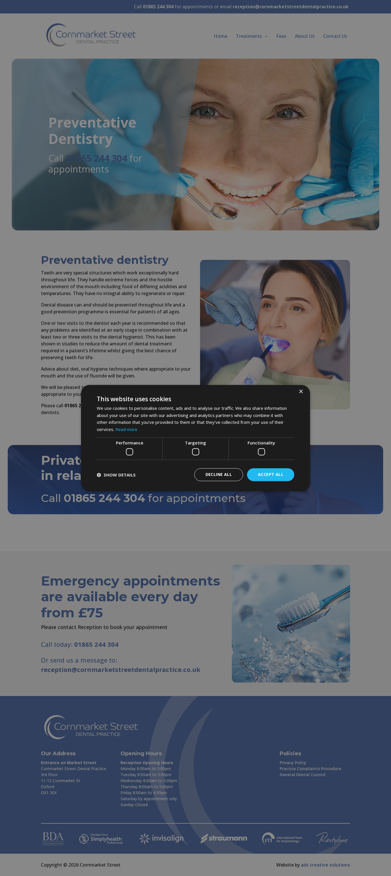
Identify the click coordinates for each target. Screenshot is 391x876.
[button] (116, 474)
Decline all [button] (219, 474)
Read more (126, 429)
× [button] (301, 391)
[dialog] (195, 438)
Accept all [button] (270, 474)
